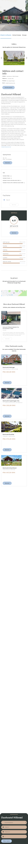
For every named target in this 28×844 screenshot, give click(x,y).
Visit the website (8, 87)
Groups (24, 35)
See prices (7, 162)
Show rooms (6, 841)
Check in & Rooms (5, 35)
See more (14, 204)
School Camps (16, 35)
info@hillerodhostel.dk (6, 147)
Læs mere (7, 338)
